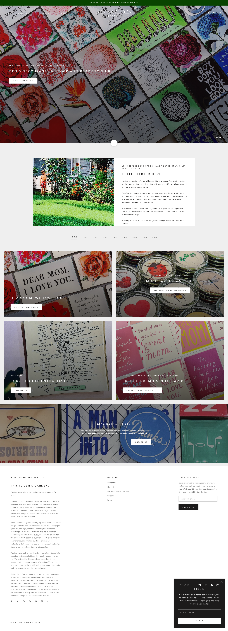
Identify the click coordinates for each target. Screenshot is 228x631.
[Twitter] (17, 601)
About (65, 14)
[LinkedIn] (42, 601)
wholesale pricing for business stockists (114, 3)
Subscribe (141, 442)
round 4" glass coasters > (170, 290)
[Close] (221, 582)
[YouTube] (36, 601)
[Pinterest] (30, 601)
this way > (20, 390)
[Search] (214, 13)
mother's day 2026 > (26, 307)
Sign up (199, 621)
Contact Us (111, 483)
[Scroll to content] (114, 143)
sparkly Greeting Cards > (142, 390)
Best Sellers (48, 14)
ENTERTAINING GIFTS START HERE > (32, 81)
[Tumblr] (48, 601)
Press (109, 500)
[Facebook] (11, 601)
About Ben (111, 487)
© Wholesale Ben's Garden (25, 622)
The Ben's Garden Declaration (119, 491)
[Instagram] (24, 601)
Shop (10, 14)
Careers (110, 496)
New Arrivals (26, 14)
